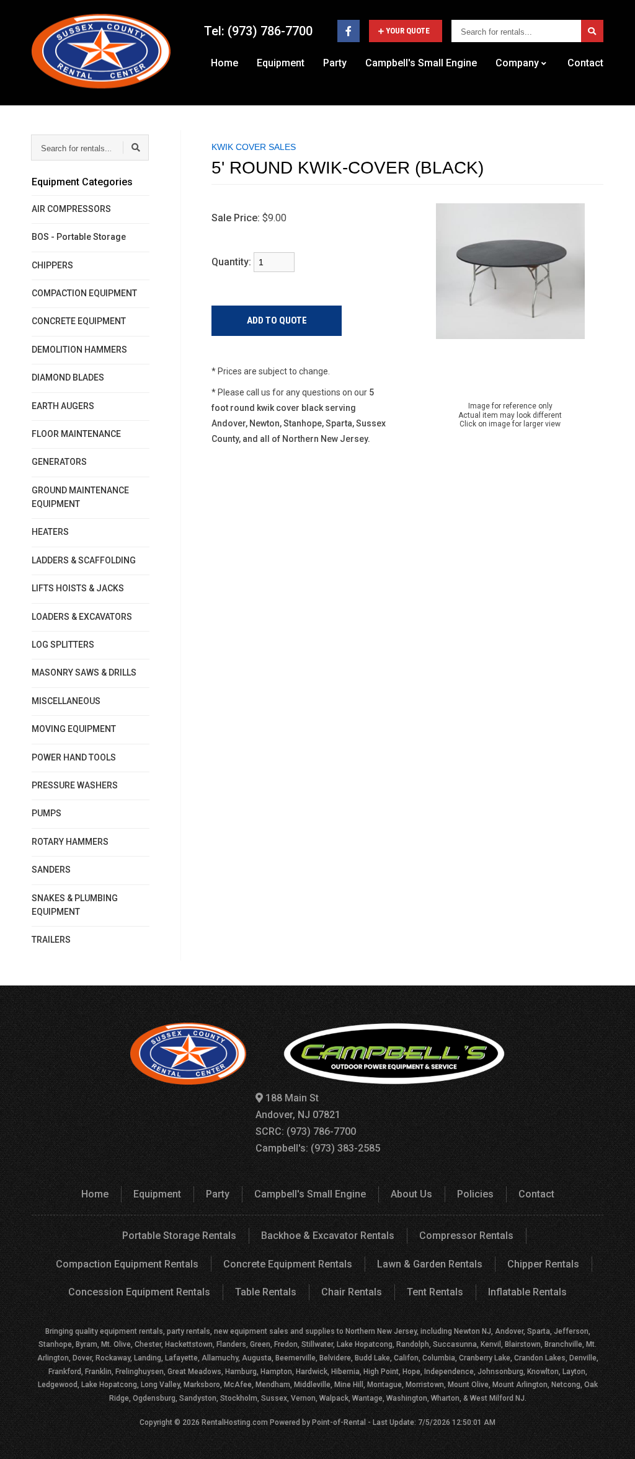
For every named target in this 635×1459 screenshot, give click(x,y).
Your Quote (408, 30)
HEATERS (50, 532)
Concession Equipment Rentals (139, 1292)
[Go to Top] (611, 1437)
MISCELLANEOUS (66, 701)
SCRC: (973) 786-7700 (305, 1131)
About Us (411, 1194)
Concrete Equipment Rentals (287, 1264)
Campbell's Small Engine (421, 63)
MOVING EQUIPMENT (74, 729)
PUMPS (46, 813)
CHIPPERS (52, 265)
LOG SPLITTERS (63, 645)
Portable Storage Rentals (179, 1235)
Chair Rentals (351, 1292)
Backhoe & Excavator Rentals (327, 1235)
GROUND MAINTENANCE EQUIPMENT (80, 497)
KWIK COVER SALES (253, 147)
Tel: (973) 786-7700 (258, 31)
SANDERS (51, 870)
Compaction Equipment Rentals (127, 1264)
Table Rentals (265, 1292)
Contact (585, 63)
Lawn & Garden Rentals (429, 1264)
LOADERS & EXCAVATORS (82, 617)
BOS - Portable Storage (79, 237)
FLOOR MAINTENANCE (76, 434)
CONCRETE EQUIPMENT (79, 321)
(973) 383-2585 (345, 1148)
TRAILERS (51, 940)
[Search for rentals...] (592, 31)
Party (335, 63)
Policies (475, 1194)
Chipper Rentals (543, 1264)
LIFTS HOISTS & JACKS (78, 588)
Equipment (280, 63)
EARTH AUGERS (63, 406)
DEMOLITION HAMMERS (79, 350)
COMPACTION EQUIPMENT (84, 293)
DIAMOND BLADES (68, 377)
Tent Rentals (435, 1292)
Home (224, 63)
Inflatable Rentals (527, 1292)
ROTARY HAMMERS (70, 842)
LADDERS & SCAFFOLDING (84, 560)
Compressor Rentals (466, 1235)
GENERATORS (59, 462)
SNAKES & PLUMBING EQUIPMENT (75, 905)
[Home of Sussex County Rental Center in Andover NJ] (101, 51)
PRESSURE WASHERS (75, 785)
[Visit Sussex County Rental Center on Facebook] (348, 31)
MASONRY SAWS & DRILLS (84, 672)
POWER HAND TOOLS (74, 757)
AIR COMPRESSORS (71, 209)
